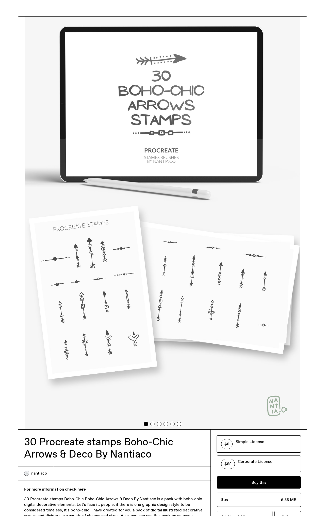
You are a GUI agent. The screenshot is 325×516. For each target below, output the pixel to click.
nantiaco (39, 473)
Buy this (258, 482)
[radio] (259, 444)
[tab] (146, 424)
